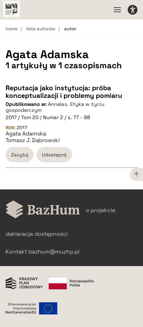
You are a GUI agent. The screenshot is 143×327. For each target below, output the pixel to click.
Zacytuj (19, 155)
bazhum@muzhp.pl (53, 251)
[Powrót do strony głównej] (43, 210)
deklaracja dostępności (37, 234)
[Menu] (117, 9)
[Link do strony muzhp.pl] (11, 10)
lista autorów (41, 29)
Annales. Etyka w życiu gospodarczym (55, 107)
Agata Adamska (26, 134)
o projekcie (100, 210)
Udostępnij (54, 155)
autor (70, 29)
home (12, 29)
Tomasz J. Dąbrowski (33, 140)
